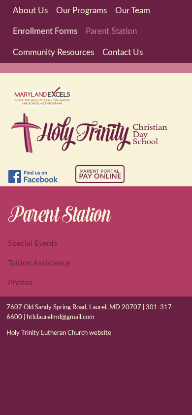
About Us (30, 10)
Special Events (33, 243)
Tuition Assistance (39, 263)
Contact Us (122, 52)
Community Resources (53, 52)
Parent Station (111, 31)
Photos (20, 283)
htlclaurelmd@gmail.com (61, 317)
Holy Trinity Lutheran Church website (58, 333)
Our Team (132, 10)
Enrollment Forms (45, 31)
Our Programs (81, 10)
